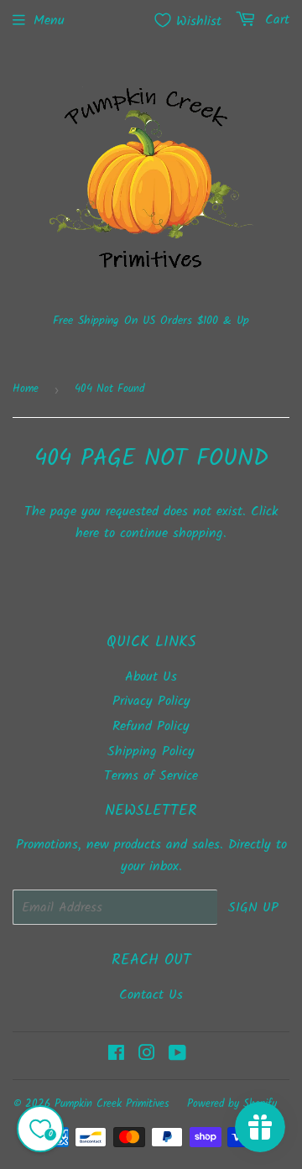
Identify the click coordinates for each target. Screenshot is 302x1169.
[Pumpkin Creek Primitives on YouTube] (177, 1055)
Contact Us (151, 994)
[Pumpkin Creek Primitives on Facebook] (116, 1055)
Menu (49, 20)
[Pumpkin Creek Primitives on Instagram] (146, 1055)
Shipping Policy (151, 751)
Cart (274, 19)
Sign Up (253, 907)
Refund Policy (151, 726)
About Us (151, 676)
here (87, 533)
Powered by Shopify (232, 1104)
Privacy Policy (151, 701)
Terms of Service (151, 775)
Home (26, 389)
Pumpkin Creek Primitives (112, 1104)
